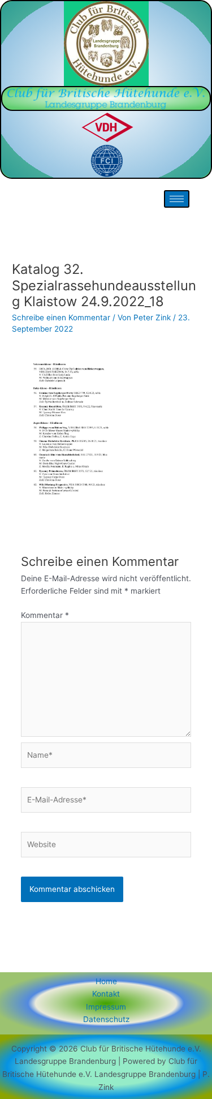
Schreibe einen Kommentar (61, 317)
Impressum (106, 1006)
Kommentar (45, 615)
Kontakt (106, 993)
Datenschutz (106, 1019)
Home (106, 981)
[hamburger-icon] (176, 199)
